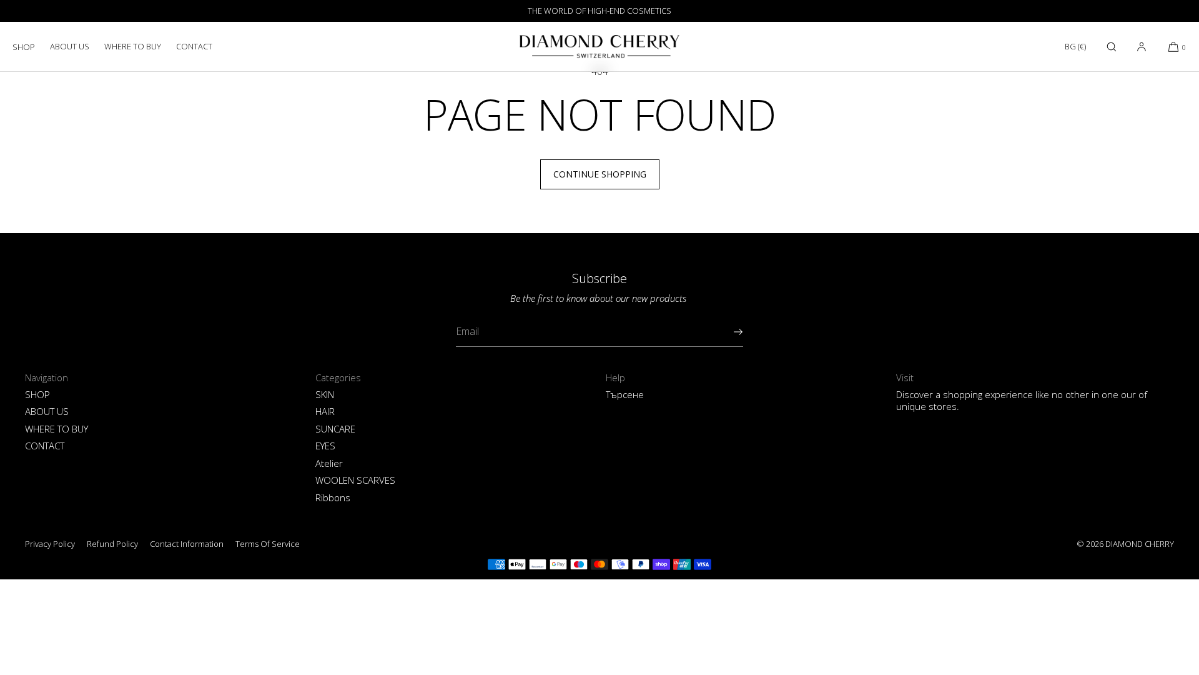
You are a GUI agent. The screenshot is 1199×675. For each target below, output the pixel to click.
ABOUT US (69, 46)
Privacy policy (50, 543)
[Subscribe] (727, 332)
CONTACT (194, 46)
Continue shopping (599, 174)
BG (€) (1075, 46)
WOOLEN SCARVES (355, 480)
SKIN (324, 394)
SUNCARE (335, 428)
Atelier (329, 463)
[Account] (1141, 46)
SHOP (23, 46)
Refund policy (112, 543)
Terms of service (267, 543)
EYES (325, 445)
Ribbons (332, 497)
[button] (1112, 46)
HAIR (325, 411)
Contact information (187, 543)
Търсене (625, 394)
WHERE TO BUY (132, 46)
